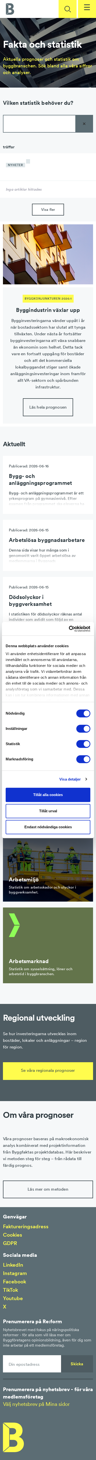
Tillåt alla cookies (48, 795)
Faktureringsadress (25, 1226)
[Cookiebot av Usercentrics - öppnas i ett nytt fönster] (69, 629)
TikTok (10, 1290)
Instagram (15, 1273)
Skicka (77, 1364)
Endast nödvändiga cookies (48, 827)
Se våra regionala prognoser (48, 1070)
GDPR (10, 1243)
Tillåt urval (48, 811)
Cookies (12, 1234)
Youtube (13, 1298)
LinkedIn (13, 1264)
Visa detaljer (70, 779)
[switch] (83, 729)
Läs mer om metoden (48, 1189)
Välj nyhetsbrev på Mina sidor (36, 1404)
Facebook (14, 1281)
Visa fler (48, 209)
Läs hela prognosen (48, 407)
